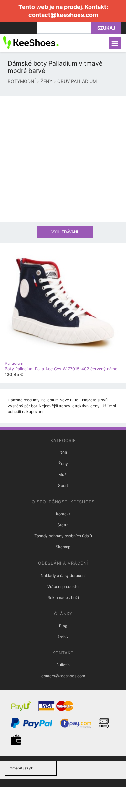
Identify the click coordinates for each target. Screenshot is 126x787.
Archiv (63, 636)
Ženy (63, 463)
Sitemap (63, 546)
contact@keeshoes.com (63, 14)
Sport (63, 485)
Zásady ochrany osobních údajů (63, 535)
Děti (63, 452)
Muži (63, 474)
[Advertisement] (63, 159)
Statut (63, 524)
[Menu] (115, 43)
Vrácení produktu (63, 586)
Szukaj (106, 27)
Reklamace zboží (63, 597)
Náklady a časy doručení (63, 575)
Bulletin (63, 664)
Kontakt (63, 513)
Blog (63, 625)
